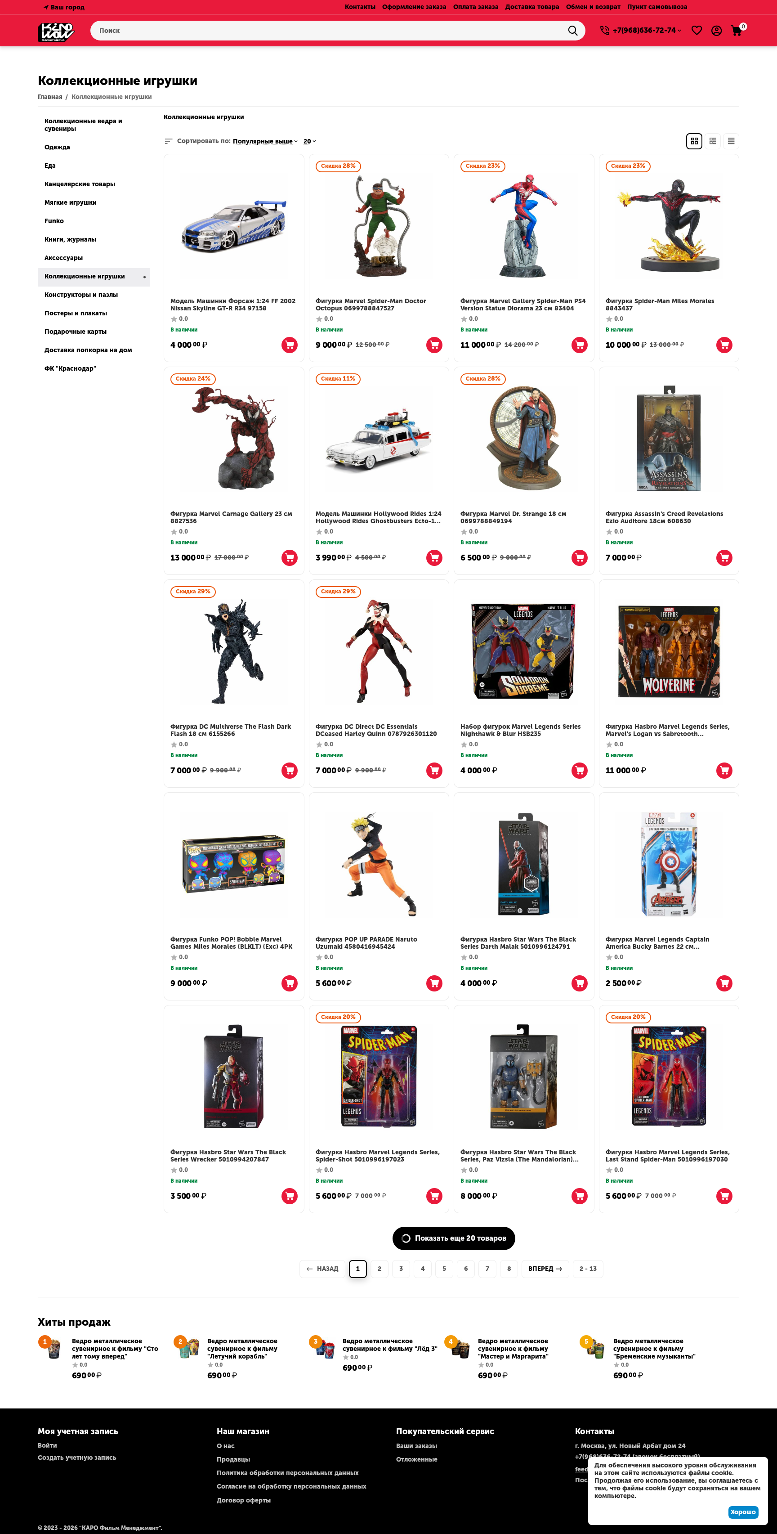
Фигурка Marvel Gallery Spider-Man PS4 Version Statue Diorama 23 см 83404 (523, 305)
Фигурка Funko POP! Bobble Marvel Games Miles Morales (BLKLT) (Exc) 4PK (231, 943)
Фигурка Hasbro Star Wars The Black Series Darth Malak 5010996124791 (518, 943)
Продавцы (233, 1459)
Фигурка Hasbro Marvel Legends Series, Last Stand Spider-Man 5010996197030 (668, 1156)
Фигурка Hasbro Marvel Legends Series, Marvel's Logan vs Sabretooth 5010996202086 (668, 731)
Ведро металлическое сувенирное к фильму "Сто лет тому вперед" (115, 1348)
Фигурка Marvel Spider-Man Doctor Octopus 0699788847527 (371, 305)
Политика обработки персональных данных (288, 1473)
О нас (226, 1446)
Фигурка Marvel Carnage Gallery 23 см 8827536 (231, 518)
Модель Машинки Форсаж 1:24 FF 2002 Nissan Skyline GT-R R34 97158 (232, 305)
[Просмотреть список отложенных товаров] (697, 30)
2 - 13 (588, 1269)
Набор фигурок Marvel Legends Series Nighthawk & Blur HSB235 (520, 730)
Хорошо (743, 1512)
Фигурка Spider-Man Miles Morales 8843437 (660, 305)
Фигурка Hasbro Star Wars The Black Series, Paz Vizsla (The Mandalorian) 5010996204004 (518, 1156)
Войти (47, 1445)
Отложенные (417, 1459)
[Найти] (575, 30)
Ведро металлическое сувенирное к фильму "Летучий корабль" (242, 1348)
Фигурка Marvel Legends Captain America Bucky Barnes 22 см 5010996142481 (658, 943)
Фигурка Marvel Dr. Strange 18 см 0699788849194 (513, 518)
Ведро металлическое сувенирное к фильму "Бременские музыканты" (654, 1348)
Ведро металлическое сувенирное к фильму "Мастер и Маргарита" (513, 1348)
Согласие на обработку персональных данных (291, 1486)
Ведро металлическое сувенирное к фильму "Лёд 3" (390, 1345)
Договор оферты (244, 1500)
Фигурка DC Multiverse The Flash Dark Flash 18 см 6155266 (230, 730)
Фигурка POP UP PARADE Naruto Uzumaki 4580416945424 (366, 943)
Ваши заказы (416, 1446)
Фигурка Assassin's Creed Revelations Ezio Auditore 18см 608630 (664, 518)
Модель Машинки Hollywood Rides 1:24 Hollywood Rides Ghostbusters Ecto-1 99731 (379, 518)
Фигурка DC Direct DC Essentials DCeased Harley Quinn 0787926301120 (376, 730)
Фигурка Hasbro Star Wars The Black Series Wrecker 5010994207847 (228, 1156)
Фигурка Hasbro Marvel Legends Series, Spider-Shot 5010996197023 (378, 1156)
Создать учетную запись (77, 1458)
